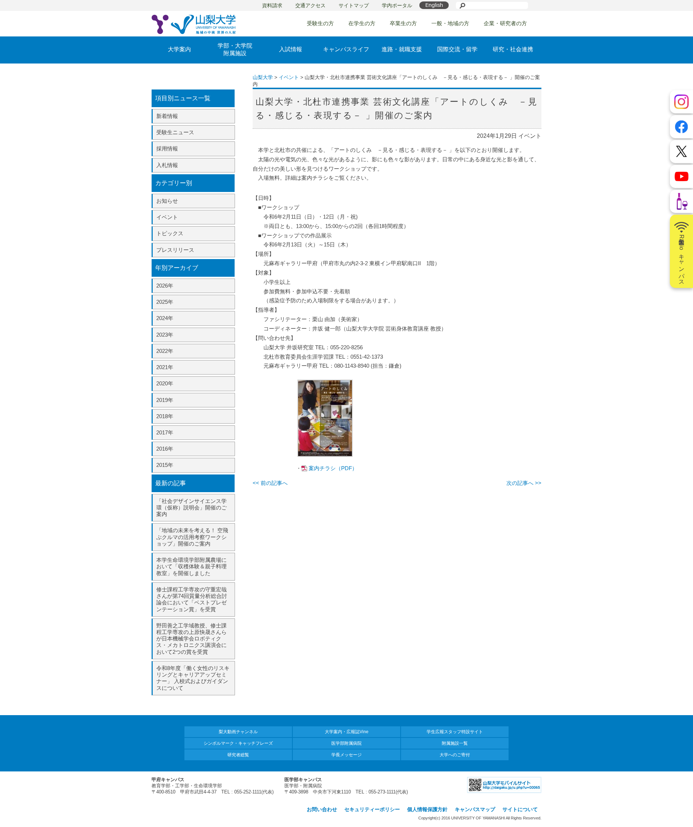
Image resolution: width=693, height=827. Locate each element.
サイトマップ (354, 5)
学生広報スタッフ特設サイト (455, 731)
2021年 (164, 367)
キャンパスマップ (475, 809)
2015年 (164, 465)
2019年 (164, 400)
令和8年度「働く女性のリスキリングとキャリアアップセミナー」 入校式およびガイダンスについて (193, 678)
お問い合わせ (322, 809)
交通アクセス (310, 5)
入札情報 (167, 165)
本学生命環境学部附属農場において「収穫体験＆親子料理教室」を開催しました (191, 566)
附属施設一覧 (455, 743)
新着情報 (167, 116)
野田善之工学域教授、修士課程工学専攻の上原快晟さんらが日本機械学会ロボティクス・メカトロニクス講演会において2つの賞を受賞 (191, 638)
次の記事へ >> (523, 483)
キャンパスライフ (346, 49)
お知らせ (167, 201)
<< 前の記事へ (270, 483)
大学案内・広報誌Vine (347, 731)
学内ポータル (397, 5)
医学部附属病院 (346, 743)
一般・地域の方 (450, 23)
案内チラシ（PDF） (333, 468)
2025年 (164, 302)
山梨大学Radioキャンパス (682, 259)
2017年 (164, 432)
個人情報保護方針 (427, 809)
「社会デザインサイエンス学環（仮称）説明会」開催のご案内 (191, 507)
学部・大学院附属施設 (235, 49)
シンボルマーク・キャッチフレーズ (238, 743)
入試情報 (290, 49)
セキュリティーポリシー (372, 809)
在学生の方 (361, 23)
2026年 (164, 286)
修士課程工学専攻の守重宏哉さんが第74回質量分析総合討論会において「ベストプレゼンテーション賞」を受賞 (191, 599)
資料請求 (272, 5)
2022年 (164, 351)
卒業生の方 (403, 23)
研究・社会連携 (513, 49)
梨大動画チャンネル (238, 731)
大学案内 (179, 49)
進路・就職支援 (402, 49)
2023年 (164, 335)
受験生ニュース (175, 132)
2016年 (164, 449)
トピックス (169, 233)
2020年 (164, 383)
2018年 (164, 416)
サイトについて (520, 809)
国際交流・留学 (457, 49)
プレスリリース (175, 250)
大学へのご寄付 (455, 754)
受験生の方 (320, 23)
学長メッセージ (346, 754)
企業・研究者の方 (505, 23)
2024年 (164, 318)
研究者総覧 (238, 754)
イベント (167, 217)
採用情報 (167, 148)
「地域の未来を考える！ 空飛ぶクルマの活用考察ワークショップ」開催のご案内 (192, 536)
